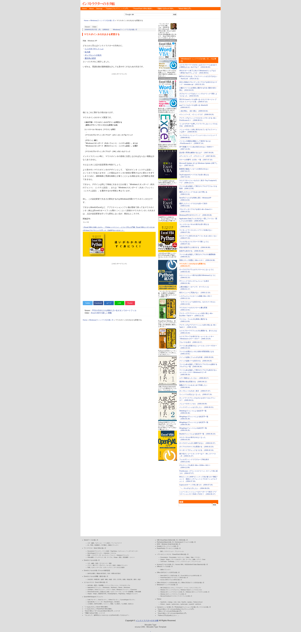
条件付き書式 (91, 573)
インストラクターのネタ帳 (98, 3)
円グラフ (102, 565)
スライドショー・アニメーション (174, 551)
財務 (124, 579)
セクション (121, 551)
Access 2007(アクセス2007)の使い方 (171, 579)
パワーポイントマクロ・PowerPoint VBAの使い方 (173, 554)
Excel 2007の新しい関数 (101, 313)
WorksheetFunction (93, 591)
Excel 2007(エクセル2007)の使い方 (191, 575)
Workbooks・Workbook (110, 587)
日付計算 (90, 579)
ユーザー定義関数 (128, 591)
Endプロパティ (102, 599)
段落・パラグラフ (92, 555)
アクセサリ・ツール (182, 587)
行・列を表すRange (107, 601)
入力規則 (90, 603)
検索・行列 (112, 579)
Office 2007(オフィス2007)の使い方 (168, 572)
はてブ (108, 303)
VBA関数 (101, 585)
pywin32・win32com (195, 604)
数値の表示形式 (101, 573)
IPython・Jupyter (165, 604)
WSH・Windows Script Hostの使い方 (168, 544)
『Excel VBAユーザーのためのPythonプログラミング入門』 (176, 609)
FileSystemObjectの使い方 (165, 542)
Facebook (98, 303)
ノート (178, 561)
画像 (194, 559)
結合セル (131, 603)
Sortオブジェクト (100, 589)
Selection (106, 553)
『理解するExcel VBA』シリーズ (94, 613)
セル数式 (117, 603)
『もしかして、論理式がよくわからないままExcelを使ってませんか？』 (107, 615)
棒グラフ (95, 565)
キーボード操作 (111, 565)
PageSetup (122, 593)
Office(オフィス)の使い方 (165, 566)
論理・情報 (104, 579)
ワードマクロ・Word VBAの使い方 (95, 548)
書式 (161, 551)
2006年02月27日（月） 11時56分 (97, 29)
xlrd (175, 602)
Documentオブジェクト (94, 551)
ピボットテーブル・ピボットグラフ (102, 567)
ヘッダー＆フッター (132, 551)
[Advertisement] (119, 91)
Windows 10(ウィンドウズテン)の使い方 (197, 592)
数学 (135, 579)
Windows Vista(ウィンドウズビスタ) (191, 589)
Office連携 (90, 557)
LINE (119, 303)
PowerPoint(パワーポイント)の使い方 (169, 548)
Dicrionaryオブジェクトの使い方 (185, 542)
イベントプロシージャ (111, 585)
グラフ (89, 565)
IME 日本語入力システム (167, 587)
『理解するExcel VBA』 (165, 9)
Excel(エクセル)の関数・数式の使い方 (96, 576)
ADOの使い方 (183, 540)
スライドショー (185, 561)
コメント (106, 603)
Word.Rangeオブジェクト (94, 553)
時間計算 (96, 579)
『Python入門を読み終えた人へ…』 (168, 615)
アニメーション (196, 561)
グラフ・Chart (111, 589)
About (91, 9)
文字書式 (104, 545)
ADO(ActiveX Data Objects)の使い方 (196, 564)
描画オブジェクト (113, 545)
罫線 (112, 603)
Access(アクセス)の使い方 (165, 564)
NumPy (184, 602)
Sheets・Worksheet (124, 587)
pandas (190, 602)
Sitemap (99, 9)
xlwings (170, 602)
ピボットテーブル (116, 591)
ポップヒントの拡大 (93, 55)
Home (84, 9)
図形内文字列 (102, 593)
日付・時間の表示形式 (114, 573)
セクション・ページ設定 (103, 543)
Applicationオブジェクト (94, 587)
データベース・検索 (105, 563)
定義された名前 (104, 591)
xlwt (179, 602)
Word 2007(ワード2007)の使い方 (169, 575)
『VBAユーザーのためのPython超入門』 (169, 611)
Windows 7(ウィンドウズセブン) (169, 589)
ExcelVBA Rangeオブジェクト (93, 597)
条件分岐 (90, 585)
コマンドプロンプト (195, 587)
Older (94, 27)
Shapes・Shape (92, 593)
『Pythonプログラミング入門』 (117, 9)
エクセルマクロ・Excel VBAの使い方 (96, 582)
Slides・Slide (190, 557)
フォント (112, 555)
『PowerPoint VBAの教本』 (142, 9)
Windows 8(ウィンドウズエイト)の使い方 (172, 592)
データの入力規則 (119, 567)
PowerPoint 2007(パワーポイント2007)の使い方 (174, 577)
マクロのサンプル (125, 585)
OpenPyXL (163, 602)
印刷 (91, 545)
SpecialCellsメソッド (93, 601)
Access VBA (179, 564)
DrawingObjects (112, 593)
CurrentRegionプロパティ (127, 599)
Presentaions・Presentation (168, 557)
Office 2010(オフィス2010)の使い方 (168, 582)
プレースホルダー (176, 559)
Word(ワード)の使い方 (91, 540)
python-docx (175, 604)
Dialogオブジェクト (132, 593)
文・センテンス (104, 555)
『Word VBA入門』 (184, 9)
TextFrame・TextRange (167, 561)
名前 (97, 563)
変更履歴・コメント (129, 557)
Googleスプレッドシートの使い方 (167, 546)
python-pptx (184, 604)
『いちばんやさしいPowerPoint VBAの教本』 (98, 609)
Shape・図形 (117, 557)
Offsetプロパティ (114, 599)
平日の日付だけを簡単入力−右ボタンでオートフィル (114, 310)
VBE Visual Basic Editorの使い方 (167, 540)
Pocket (130, 303)
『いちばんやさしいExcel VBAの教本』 (96, 607)
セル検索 (124, 603)
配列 (95, 585)
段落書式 (97, 545)
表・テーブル (108, 557)
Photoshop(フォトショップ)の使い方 (186, 607)
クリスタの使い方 (205, 607)
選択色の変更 (90, 58)
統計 (139, 579)
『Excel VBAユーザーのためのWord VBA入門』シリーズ (102, 611)
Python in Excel (198, 602)
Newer (87, 27)
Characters (134, 589)
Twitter (87, 303)
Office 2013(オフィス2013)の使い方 (192, 582)
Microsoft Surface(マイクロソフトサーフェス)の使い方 (176, 596)
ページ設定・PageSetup (110, 551)
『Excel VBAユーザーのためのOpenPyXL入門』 (172, 613)
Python (159, 599)
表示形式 (117, 601)
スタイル (113, 553)
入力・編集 (90, 543)
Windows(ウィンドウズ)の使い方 (102, 20)
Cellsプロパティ (92, 599)
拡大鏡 (87, 52)
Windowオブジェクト (123, 555)
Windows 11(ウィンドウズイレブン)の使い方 (173, 594)
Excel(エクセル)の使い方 (92, 560)
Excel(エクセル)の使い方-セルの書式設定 (97, 570)
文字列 (119, 579)
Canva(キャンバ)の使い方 (165, 607)
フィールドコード (116, 543)
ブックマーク (99, 557)
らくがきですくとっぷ (94, 49)
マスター (197, 557)
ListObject (90, 589)
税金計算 (129, 579)
